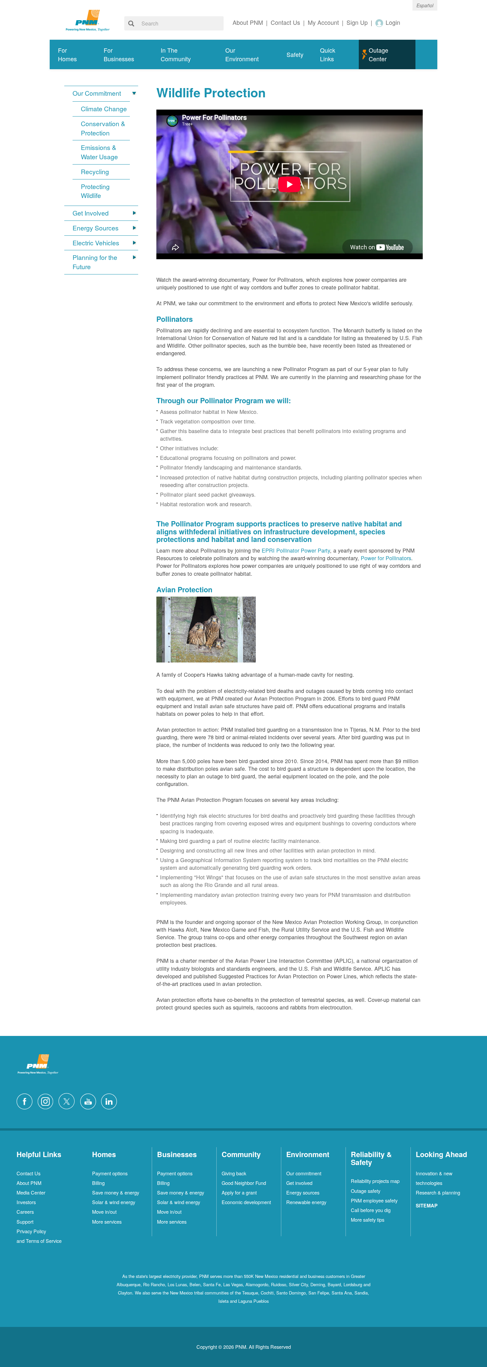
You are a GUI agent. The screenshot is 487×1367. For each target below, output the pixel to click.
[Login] (379, 22)
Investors (26, 1201)
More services (107, 1221)
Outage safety (365, 1190)
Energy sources (302, 1192)
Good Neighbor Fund (244, 1182)
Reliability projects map (375, 1180)
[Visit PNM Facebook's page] (26, 1100)
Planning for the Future (95, 262)
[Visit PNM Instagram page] (47, 1100)
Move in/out (104, 1211)
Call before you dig (371, 1209)
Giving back (234, 1173)
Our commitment (303, 1173)
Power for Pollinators (386, 558)
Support (25, 1221)
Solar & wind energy (113, 1201)
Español (424, 5)
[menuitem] (72, 54)
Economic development (246, 1201)
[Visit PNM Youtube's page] (89, 1100)
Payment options (110, 1173)
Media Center (31, 1192)
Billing (98, 1182)
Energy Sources (96, 227)
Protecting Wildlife (95, 191)
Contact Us (28, 1173)
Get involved (299, 1182)
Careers (25, 1211)
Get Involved (91, 213)
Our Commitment (97, 93)
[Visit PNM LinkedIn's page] (110, 1100)
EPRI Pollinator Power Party (296, 550)
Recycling (95, 171)
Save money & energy (115, 1192)
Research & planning (438, 1192)
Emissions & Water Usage (99, 152)
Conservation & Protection (103, 128)
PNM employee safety (374, 1200)
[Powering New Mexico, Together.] (88, 20)
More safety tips (367, 1219)
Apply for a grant (239, 1192)
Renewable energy (306, 1201)
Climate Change (104, 108)
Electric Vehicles (96, 242)
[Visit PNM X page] (68, 1100)
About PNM (29, 1182)
